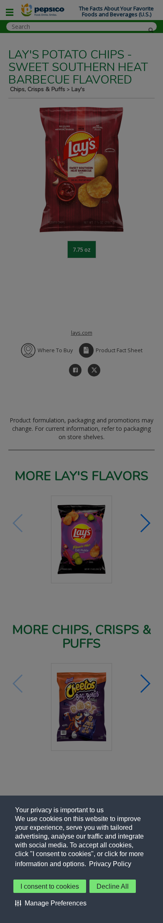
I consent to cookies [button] (49, 886)
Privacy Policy (110, 863)
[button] (50, 903)
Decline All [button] (113, 886)
